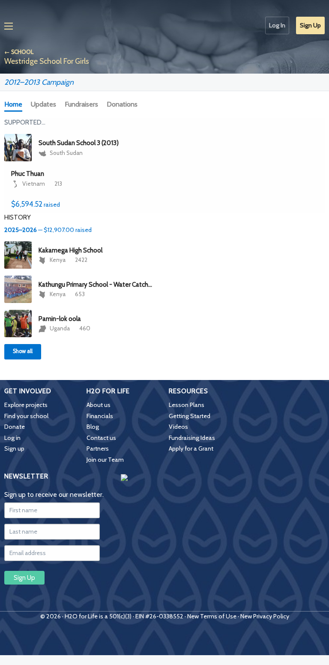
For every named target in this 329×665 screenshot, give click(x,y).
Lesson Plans (186, 405)
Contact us (101, 438)
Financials (100, 416)
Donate (14, 426)
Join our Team (105, 459)
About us (99, 405)
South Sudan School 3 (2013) (79, 143)
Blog (93, 426)
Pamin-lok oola (60, 319)
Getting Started (189, 416)
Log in (12, 438)
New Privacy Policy (264, 616)
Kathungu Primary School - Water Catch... (95, 284)
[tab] (15, 105)
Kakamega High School (70, 250)
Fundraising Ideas (192, 438)
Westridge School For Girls (46, 60)
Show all (23, 351)
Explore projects (26, 405)
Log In (277, 25)
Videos (178, 426)
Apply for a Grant (191, 448)
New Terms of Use (211, 616)
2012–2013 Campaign (39, 81)
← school (18, 52)
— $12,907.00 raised (48, 230)
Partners (98, 448)
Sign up (14, 448)
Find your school (26, 416)
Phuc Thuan (27, 174)
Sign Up (310, 25)
